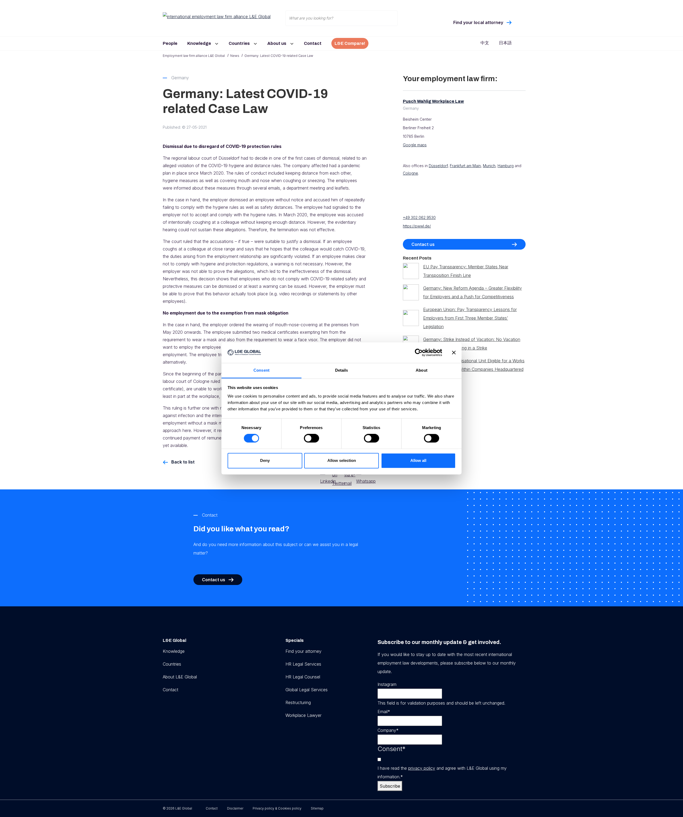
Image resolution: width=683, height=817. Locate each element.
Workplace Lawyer (303, 715)
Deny (265, 460)
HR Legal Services (303, 664)
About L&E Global (180, 676)
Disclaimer (235, 808)
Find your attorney (303, 651)
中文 (485, 43)
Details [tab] (341, 370)
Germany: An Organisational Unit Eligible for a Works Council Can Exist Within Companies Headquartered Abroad (474, 369)
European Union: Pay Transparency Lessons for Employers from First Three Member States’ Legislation (470, 318)
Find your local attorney (478, 22)
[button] (215, 41)
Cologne (410, 173)
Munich (489, 165)
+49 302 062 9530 (419, 217)
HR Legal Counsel (302, 676)
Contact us (423, 244)
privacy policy (421, 768)
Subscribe (390, 786)
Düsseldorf (438, 165)
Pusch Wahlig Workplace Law (433, 101)
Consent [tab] (261, 370)
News (234, 56)
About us (276, 43)
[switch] (311, 438)
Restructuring (298, 702)
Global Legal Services (306, 689)
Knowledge (199, 43)
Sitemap (317, 808)
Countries (239, 43)
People (170, 43)
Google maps (415, 145)
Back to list (182, 462)
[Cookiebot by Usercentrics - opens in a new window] (418, 353)
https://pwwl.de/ (417, 226)
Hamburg (506, 165)
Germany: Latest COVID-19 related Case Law (278, 56)
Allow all (418, 460)
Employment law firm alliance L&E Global (194, 56)
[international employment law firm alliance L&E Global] (219, 16)
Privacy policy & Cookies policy (277, 808)
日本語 (505, 43)
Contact (312, 43)
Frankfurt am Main (465, 165)
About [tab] (421, 370)
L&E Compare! (350, 43)
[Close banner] (454, 353)
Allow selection (341, 460)
